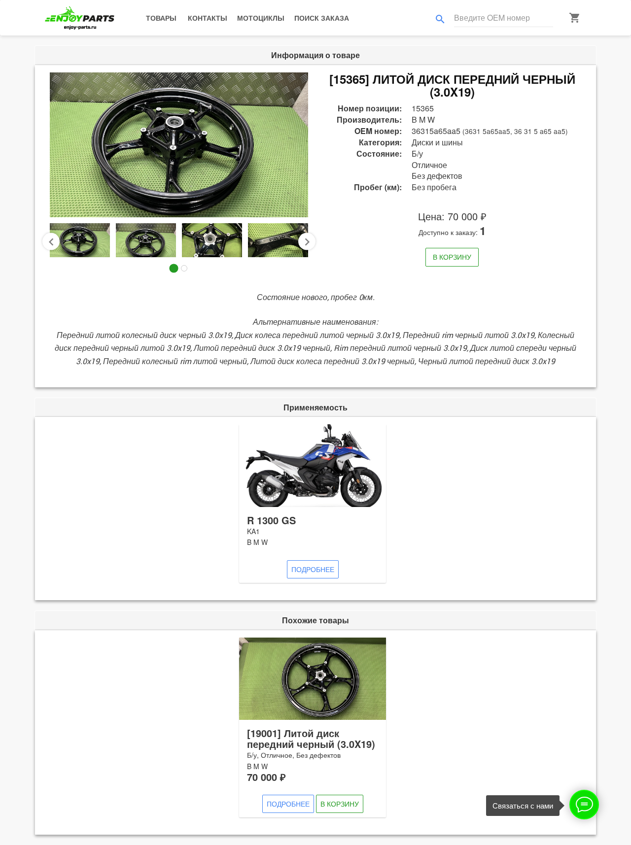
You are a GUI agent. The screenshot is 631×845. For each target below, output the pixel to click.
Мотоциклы (260, 18)
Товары (161, 18)
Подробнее (312, 569)
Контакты (207, 18)
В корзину (452, 257)
